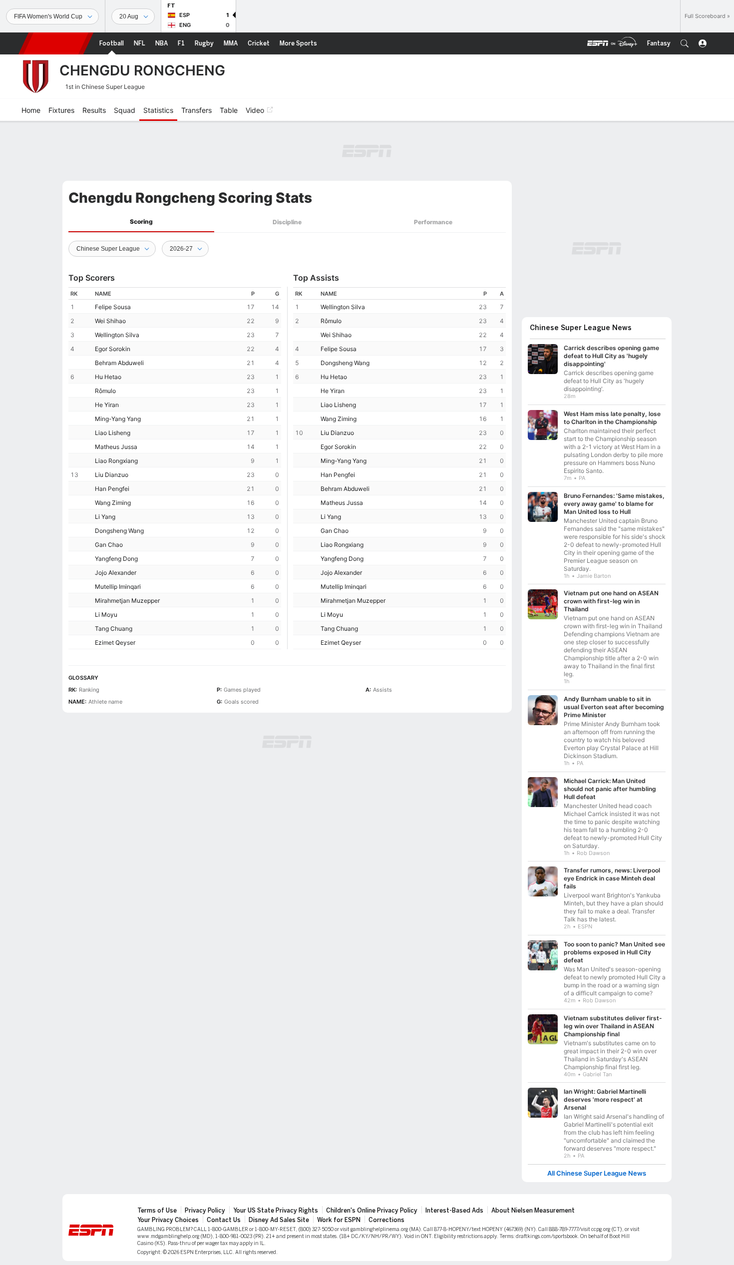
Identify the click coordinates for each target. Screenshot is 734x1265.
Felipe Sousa (113, 307)
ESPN (55, 43)
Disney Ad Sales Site (279, 1220)
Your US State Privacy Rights (275, 1210)
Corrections (386, 1220)
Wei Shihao (110, 321)
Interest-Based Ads (454, 1210)
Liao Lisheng (112, 432)
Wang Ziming (113, 502)
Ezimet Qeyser (115, 642)
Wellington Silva (117, 335)
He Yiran (107, 405)
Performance (433, 222)
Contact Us (224, 1220)
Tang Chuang (113, 628)
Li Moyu (106, 614)
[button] (685, 43)
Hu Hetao (108, 377)
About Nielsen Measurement (533, 1210)
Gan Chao (109, 544)
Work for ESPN (339, 1220)
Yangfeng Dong (116, 558)
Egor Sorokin (112, 349)
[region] (174, 468)
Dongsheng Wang (119, 530)
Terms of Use (157, 1210)
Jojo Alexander (115, 572)
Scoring (141, 221)
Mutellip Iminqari (118, 586)
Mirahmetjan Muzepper (127, 600)
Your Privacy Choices (168, 1220)
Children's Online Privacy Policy (371, 1210)
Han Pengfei (112, 488)
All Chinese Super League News (596, 1173)
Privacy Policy (205, 1210)
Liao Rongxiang (116, 460)
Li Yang (105, 516)
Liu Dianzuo (111, 474)
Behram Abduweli (119, 363)
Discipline (287, 222)
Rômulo (105, 391)
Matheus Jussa (116, 446)
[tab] (141, 222)
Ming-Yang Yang (118, 418)
